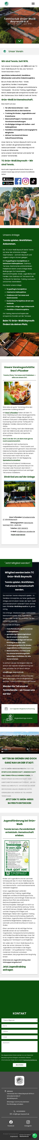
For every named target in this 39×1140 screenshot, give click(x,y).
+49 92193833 (20, 1111)
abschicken (19, 1065)
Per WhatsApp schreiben (15, 1104)
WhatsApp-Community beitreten (18, 1102)
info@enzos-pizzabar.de (26, 531)
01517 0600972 (23, 528)
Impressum (14, 1136)
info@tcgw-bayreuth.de (21, 1114)
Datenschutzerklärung (30, 1060)
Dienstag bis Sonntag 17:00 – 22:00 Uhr (18, 524)
